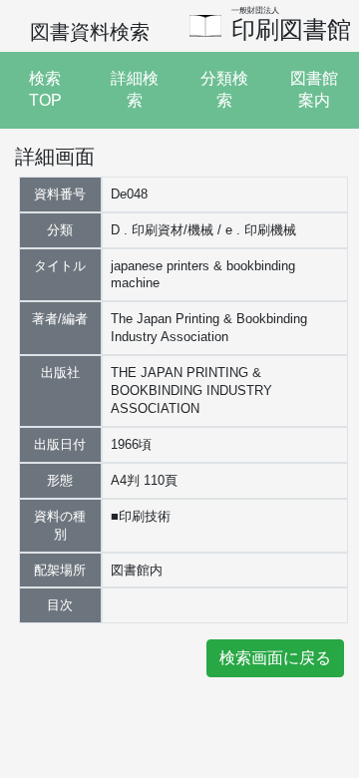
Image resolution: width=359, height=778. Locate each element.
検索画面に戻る (275, 657)
